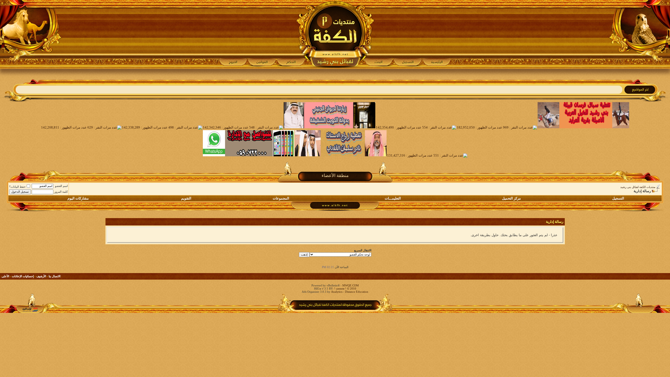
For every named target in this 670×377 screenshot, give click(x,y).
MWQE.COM (350, 285)
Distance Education (356, 291)
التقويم (186, 198)
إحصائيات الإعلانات (23, 276)
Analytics (336, 291)
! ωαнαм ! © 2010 (344, 288)
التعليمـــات (393, 198)
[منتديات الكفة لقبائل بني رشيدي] (335, 34)
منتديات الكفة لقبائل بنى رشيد (637, 186)
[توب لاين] (30, 309)
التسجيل (618, 198)
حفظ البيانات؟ (17, 186)
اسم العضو (61, 185)
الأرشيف (41, 276)
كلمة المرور (61, 191)
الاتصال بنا (54, 276)
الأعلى (5, 276)
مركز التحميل (511, 198)
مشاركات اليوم (78, 198)
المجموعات (281, 198)
